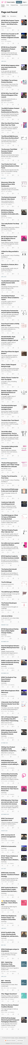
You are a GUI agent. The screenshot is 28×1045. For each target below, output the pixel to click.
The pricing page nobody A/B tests (9, 493)
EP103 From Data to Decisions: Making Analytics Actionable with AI (9, 212)
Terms (16, 1037)
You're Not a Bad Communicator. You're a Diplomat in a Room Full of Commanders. (9, 433)
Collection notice (22, 1037)
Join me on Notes (6, 616)
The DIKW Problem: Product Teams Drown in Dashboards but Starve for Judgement (10, 110)
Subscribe (19, 2)
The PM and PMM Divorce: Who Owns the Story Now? (10, 137)
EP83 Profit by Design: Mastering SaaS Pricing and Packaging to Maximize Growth (10, 1020)
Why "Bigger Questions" (9, 994)
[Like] (2, 89)
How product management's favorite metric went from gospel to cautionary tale (10, 423)
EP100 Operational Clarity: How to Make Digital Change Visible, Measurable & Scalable (10, 631)
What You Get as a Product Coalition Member (10, 1006)
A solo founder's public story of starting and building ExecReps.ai (10, 534)
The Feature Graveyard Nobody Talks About (8, 198)
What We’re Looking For (7, 753)
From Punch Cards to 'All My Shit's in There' (10, 324)
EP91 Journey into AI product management (8, 836)
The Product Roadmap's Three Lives (9, 604)
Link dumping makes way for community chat (9, 907)
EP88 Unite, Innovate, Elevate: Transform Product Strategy (10, 874)
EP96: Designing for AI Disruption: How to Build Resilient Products (9, 732)
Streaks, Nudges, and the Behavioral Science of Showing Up (9, 392)
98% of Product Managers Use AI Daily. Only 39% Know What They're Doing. (10, 718)
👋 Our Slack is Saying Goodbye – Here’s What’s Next (9, 902)
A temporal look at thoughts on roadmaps (9, 607)
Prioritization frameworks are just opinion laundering (10, 311)
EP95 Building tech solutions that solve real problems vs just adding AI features (10, 762)
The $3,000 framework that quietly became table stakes (10, 282)
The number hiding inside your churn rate (9, 447)
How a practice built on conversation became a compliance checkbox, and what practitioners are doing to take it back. (9, 201)
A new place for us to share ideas (10, 618)
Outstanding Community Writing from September (9, 774)
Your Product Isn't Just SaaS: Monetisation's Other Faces (10, 166)
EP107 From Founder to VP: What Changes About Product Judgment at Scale (10, 35)
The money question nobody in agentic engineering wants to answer (9, 356)
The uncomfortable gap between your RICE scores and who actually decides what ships (10, 315)
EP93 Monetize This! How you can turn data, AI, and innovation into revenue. (9, 802)
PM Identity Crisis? (6, 468)
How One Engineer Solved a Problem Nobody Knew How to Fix (10, 647)
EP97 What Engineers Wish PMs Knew (10, 691)
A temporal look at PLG (7, 584)
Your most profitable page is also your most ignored (9, 490)
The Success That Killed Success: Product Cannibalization (9, 151)
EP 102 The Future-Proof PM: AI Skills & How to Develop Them (9, 238)
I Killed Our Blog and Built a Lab (10, 252)
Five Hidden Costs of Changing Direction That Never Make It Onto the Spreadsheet (9, 127)
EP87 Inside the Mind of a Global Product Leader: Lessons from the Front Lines (9, 889)
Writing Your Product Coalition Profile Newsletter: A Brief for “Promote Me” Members (9, 749)
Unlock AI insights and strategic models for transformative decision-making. (9, 823)
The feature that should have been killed (9, 570)
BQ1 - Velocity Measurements (6, 981)
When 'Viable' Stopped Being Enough (8, 365)
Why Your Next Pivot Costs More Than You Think (10, 124)
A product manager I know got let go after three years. (10, 594)
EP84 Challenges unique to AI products (10, 950)
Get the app (20, 1040)
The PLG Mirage (6, 582)
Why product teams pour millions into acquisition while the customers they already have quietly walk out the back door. (10, 228)
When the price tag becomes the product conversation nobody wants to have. (10, 170)
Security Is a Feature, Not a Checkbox (9, 265)
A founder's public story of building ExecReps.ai (8, 302)
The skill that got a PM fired (10, 592)
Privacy (12, 1037)
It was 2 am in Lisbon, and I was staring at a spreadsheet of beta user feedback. (9, 438)
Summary (3, 26)
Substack (8, 1043)
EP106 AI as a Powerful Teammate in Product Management (8, 49)
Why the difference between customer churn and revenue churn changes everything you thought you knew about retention (9, 451)
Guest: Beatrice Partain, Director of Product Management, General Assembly (10, 243)
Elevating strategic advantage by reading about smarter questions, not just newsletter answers (10, 996)
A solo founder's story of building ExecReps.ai (10, 256)
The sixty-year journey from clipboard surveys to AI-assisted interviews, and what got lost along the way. (9, 188)
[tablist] (9, 16)
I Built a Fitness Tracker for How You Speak (10, 378)
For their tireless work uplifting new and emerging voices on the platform (10, 547)
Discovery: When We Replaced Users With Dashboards (8, 184)
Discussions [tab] (13, 16)
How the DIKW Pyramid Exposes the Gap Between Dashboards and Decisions (10, 114)
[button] (2, 5)
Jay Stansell (8, 28)
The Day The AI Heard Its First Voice (9, 477)
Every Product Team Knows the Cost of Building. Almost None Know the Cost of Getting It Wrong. (9, 84)
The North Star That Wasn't (10, 420)
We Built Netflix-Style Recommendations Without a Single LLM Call (9, 338)
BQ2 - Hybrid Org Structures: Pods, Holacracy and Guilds (8, 964)
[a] (24, 22)
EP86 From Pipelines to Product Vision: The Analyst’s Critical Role (8, 917)
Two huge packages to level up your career (9, 1009)
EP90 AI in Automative (8, 846)
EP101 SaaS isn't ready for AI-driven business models (10, 557)
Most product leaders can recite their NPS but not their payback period (9, 412)
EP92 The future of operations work (7, 819)
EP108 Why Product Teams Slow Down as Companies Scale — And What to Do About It (10, 22)
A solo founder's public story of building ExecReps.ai (9, 269)
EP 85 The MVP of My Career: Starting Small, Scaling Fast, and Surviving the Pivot (10, 934)
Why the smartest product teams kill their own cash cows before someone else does (10, 155)
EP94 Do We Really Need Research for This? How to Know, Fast (9, 788)
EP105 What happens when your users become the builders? (10, 67)
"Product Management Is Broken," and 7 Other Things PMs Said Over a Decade (10, 464)
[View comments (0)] (8, 30)
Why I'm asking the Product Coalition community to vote (8, 506)
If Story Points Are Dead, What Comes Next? (9, 985)
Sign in (24, 2)
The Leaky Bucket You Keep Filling (10, 224)
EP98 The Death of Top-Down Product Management (9, 679)
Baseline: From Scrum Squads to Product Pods (10, 968)
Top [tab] (8, 16)
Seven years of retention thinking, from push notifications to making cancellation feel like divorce (10, 328)
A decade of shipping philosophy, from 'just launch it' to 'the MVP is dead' (10, 369)
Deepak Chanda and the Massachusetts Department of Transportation (9, 652)
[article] (14, 25)
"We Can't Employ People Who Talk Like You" (9, 531)
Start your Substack (10, 1040)
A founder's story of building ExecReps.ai (9, 382)
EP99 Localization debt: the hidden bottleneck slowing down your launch (10, 662)
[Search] (25, 16)
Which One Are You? (6, 722)
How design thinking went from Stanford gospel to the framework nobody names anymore (9, 287)
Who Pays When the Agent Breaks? (10, 352)
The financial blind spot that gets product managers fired (9, 407)
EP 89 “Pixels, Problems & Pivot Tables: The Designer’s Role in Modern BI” (9, 858)
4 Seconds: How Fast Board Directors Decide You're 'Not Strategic (10, 704)
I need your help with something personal (8, 503)
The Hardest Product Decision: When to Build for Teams (10, 297)
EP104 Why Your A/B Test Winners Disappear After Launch (9, 95)
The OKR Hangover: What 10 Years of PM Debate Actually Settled (9, 517)
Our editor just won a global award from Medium (10, 544)
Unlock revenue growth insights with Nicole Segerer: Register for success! (10, 806)
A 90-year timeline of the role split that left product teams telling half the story (9, 140)
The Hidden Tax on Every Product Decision (9, 81)
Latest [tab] (3, 16)
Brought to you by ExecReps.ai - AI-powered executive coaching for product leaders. (9, 573)
